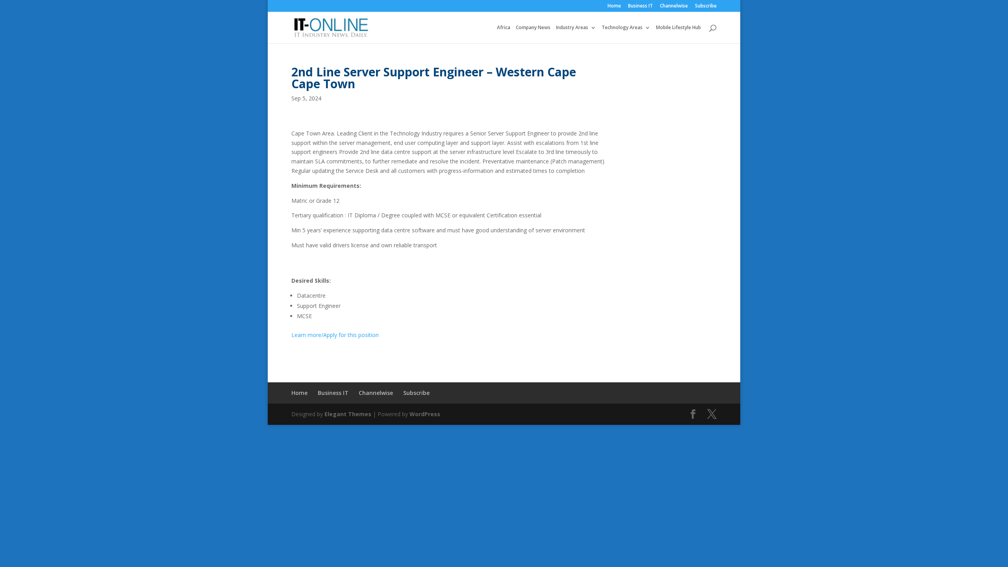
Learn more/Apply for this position (335, 335)
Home (614, 6)
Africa (503, 28)
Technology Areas (622, 28)
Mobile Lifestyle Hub (678, 28)
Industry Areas (572, 28)
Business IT (640, 6)
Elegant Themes (347, 414)
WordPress (425, 414)
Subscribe (706, 6)
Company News (533, 28)
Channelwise (674, 6)
